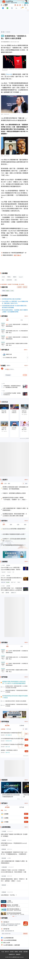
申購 (26, 739)
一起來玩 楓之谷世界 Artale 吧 (24, 428)
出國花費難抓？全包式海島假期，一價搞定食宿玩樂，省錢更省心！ (4, 428)
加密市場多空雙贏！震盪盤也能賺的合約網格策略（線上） (16, 344)
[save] (21, 8)
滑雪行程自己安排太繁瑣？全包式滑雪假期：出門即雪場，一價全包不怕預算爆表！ (24, 411)
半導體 (6, 822)
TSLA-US (9, 74)
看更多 (25, 349)
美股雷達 (8, 32)
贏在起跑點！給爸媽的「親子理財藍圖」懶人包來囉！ (13, 284)
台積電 (6, 818)
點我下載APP (17, 255)
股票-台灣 (8, 746)
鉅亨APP (7, 951)
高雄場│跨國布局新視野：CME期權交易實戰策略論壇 (17, 338)
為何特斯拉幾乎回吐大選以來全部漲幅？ (11, 299)
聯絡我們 (18, 954)
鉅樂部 (16, 951)
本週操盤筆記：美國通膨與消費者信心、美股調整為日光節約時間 (12, 386)
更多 (26, 483)
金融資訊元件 (12, 954)
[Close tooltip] (25, 11)
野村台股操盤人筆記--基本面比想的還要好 (4, 411)
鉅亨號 (11, 951)
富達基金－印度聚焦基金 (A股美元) (9, 750)
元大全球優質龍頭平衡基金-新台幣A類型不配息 (12, 738)
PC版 (2, 951)
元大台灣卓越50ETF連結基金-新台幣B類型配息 (12, 744)
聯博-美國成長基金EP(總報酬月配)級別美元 (11, 733)
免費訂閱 (25, 933)
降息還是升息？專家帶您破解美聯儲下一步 (14, 253)
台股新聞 (8, 575)
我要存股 (25, 287)
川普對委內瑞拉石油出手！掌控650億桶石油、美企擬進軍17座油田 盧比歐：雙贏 (14, 411)
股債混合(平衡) (9, 740)
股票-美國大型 (9, 735)
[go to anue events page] (22, 5)
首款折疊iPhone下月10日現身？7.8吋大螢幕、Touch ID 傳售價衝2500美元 (14, 428)
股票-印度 (8, 752)
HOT (7, 324)
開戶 (26, 734)
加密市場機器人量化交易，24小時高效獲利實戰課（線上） (17, 331)
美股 (3, 32)
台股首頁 (19, 287)
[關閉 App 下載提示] (1, 2)
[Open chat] (26, 8)
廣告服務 (26, 951)
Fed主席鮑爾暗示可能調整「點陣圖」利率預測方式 (12, 393)
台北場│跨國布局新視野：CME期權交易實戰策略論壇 (17, 325)
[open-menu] (1, 5)
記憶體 (6, 814)
